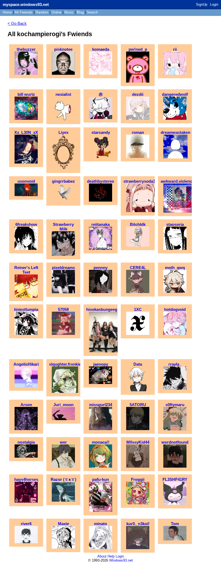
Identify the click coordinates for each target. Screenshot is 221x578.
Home (7, 12)
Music (69, 12)
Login (214, 4)
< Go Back (17, 23)
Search (92, 12)
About (101, 556)
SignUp (201, 4)
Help (111, 556)
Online (56, 12)
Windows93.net (121, 560)
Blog (80, 12)
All (24, 12)
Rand (42, 12)
